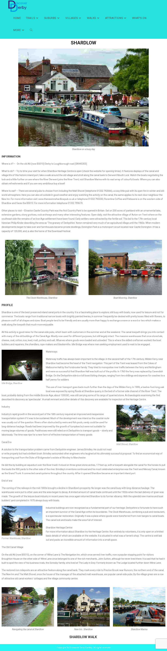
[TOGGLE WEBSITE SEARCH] (31, 30)
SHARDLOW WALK (83, 637)
